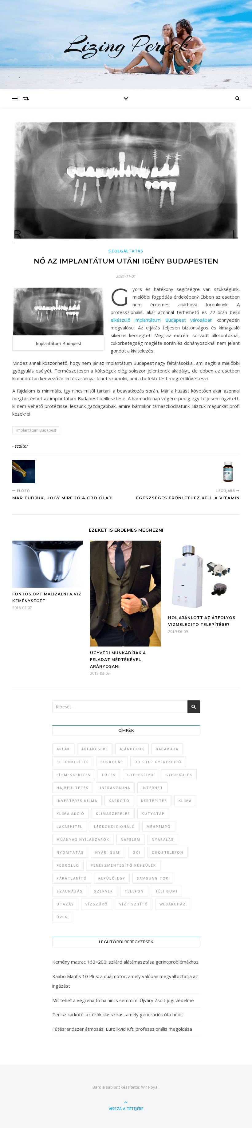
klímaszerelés (113, 813)
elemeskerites (74, 774)
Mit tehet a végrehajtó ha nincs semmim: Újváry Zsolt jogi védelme (123, 1000)
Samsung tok (153, 878)
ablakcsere (94, 749)
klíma (185, 800)
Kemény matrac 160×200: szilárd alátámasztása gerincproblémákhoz (125, 962)
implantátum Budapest (36, 430)
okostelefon (167, 852)
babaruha (167, 749)
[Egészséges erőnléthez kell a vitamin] (228, 471)
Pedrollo (68, 865)
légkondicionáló (114, 826)
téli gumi (166, 891)
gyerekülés (178, 774)
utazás (65, 904)
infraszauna (115, 787)
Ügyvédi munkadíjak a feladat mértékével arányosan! (118, 660)
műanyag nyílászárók (83, 839)
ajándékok (132, 749)
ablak (63, 749)
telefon (134, 891)
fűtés (109, 774)
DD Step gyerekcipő (158, 761)
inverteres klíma (77, 800)
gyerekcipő (140, 774)
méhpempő (159, 826)
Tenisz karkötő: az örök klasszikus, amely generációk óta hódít (117, 1014)
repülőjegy (111, 878)
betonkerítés (73, 761)
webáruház (172, 904)
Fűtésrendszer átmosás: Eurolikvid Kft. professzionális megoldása (122, 1029)
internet (152, 787)
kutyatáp (153, 813)
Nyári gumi (108, 852)
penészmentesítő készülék (123, 865)
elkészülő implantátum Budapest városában (161, 320)
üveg (62, 917)
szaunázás (70, 891)
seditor (21, 446)
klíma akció (71, 813)
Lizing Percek (126, 44)
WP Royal (150, 1087)
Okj (136, 852)
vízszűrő (96, 904)
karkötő (119, 800)
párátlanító (72, 878)
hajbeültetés (73, 787)
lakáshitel (70, 826)
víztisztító (133, 904)
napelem (130, 839)
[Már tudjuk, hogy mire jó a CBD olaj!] (23, 471)
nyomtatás (70, 852)
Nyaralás (163, 839)
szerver (103, 891)
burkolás (111, 761)
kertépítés (154, 800)
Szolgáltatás (125, 251)
